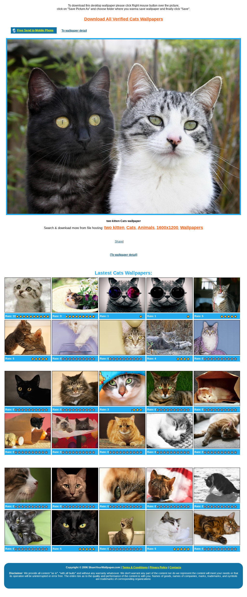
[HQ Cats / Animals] (217, 501)
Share (119, 241)
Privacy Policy (158, 567)
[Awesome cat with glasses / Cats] (122, 311)
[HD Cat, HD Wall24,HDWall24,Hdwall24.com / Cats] (75, 311)
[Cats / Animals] (28, 311)
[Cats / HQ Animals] (217, 405)
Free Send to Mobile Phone (35, 30)
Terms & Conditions (135, 567)
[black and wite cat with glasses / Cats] (169, 311)
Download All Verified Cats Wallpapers (123, 19)
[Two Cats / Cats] (28, 354)
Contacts (175, 567)
